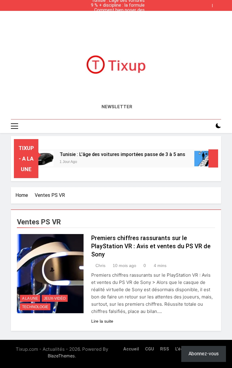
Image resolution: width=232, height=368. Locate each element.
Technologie (35, 307)
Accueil (131, 349)
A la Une (30, 298)
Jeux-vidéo (55, 298)
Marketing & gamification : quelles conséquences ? (119, 15)
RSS (164, 349)
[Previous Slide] (209, 4)
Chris (100, 265)
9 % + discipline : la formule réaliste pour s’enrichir (118, 5)
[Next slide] (218, 4)
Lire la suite (102, 321)
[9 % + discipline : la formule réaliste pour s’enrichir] (202, 158)
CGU (149, 349)
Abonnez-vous (203, 354)
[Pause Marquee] (213, 158)
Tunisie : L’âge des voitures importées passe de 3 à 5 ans (118, 20)
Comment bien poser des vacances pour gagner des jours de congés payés (118, 10)
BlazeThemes (61, 355)
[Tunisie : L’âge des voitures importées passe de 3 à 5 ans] (38, 158)
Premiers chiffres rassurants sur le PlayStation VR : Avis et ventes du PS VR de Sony (151, 246)
